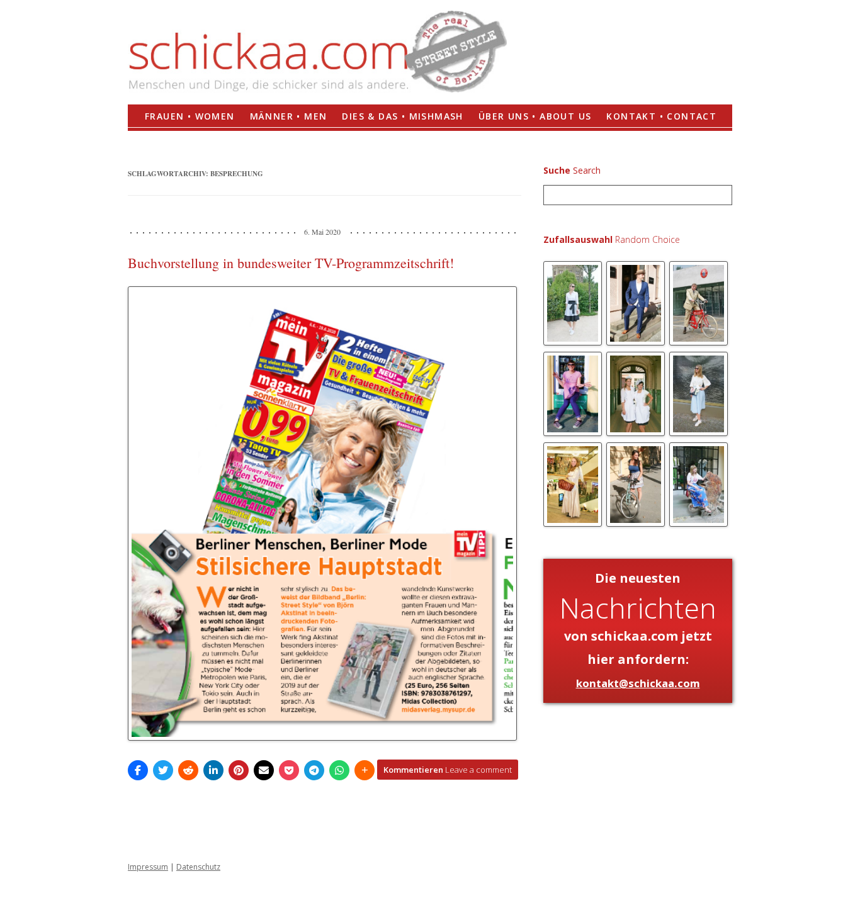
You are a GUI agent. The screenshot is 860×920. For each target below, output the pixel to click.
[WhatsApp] (339, 770)
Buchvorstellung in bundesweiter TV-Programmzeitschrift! (291, 263)
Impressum (148, 866)
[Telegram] (314, 770)
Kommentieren (447, 769)
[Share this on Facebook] (138, 770)
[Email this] (264, 770)
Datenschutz (198, 866)
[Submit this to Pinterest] (239, 770)
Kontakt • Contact (661, 116)
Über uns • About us (535, 116)
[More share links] (364, 770)
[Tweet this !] (163, 770)
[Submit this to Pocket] (289, 770)
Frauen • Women (190, 116)
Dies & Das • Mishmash (402, 116)
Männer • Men (288, 116)
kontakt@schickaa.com (638, 683)
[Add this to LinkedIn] (213, 770)
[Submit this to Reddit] (188, 770)
